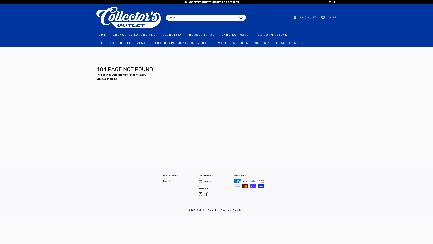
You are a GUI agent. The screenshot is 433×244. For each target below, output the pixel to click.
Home (101, 34)
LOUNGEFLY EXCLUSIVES (134, 34)
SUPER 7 (262, 43)
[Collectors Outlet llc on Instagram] (200, 194)
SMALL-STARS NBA (232, 43)
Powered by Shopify (231, 210)
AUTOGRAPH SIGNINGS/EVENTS (182, 43)
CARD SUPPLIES (235, 34)
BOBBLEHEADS (202, 34)
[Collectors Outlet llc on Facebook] (206, 194)
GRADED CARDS (289, 43)
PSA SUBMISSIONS (271, 34)
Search (166, 181)
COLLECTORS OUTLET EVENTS (122, 43)
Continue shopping (106, 78)
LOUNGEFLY (172, 34)
